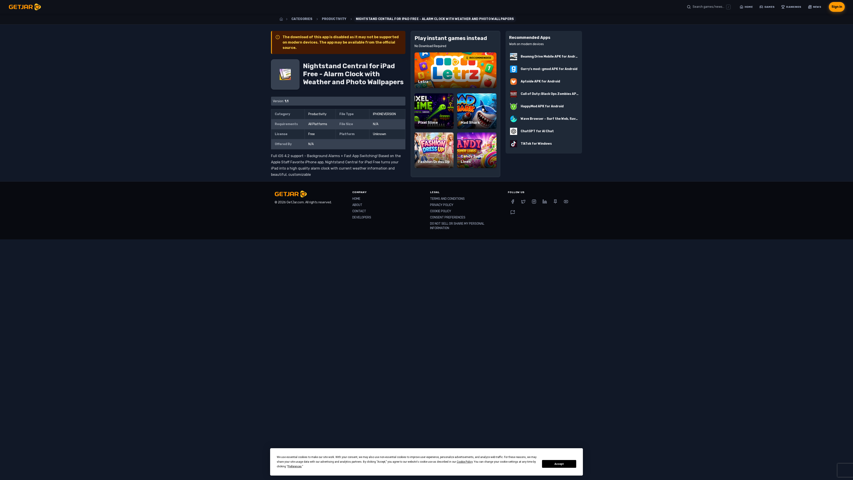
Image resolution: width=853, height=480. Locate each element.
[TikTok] (513, 212)
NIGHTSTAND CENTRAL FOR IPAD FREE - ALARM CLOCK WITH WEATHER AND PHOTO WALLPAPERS (435, 19)
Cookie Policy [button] (464, 461)
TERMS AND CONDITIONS (447, 199)
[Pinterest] (555, 201)
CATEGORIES (302, 19)
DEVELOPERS (361, 217)
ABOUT (357, 205)
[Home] (281, 19)
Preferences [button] (295, 466)
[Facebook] (513, 201)
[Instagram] (534, 201)
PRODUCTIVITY (334, 19)
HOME (356, 199)
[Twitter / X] (523, 201)
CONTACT (359, 211)
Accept (559, 464)
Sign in (836, 7)
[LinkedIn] (545, 201)
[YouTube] (566, 201)
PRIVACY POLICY (441, 205)
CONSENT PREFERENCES (447, 217)
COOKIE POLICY (440, 211)
